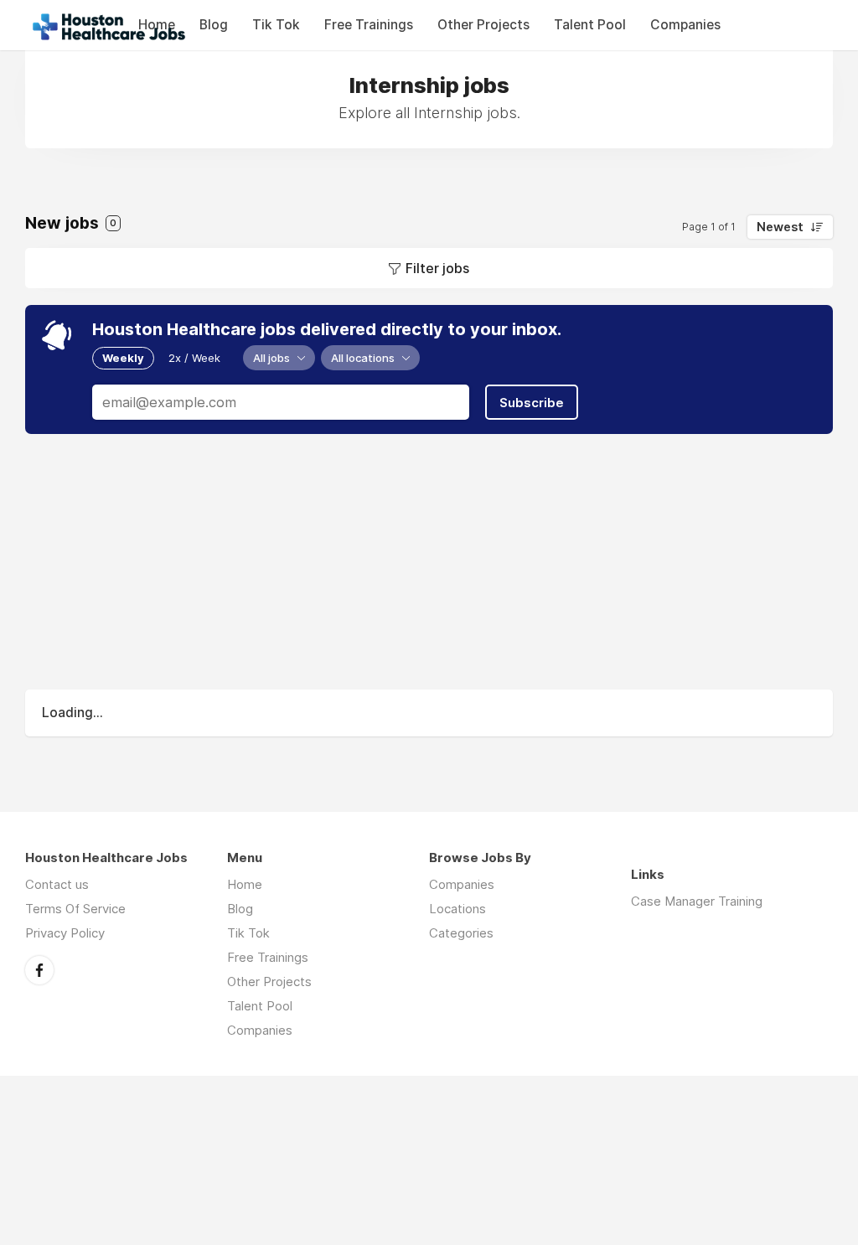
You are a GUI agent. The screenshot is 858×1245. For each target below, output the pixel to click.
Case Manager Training (696, 901)
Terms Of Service (75, 909)
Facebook (39, 970)
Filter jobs (437, 268)
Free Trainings (368, 25)
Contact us (57, 884)
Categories (461, 933)
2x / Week (194, 357)
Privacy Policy (65, 933)
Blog (213, 25)
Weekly (123, 357)
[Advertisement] (429, 564)
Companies (685, 25)
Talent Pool (590, 25)
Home (244, 884)
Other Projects (483, 25)
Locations (457, 909)
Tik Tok (276, 25)
